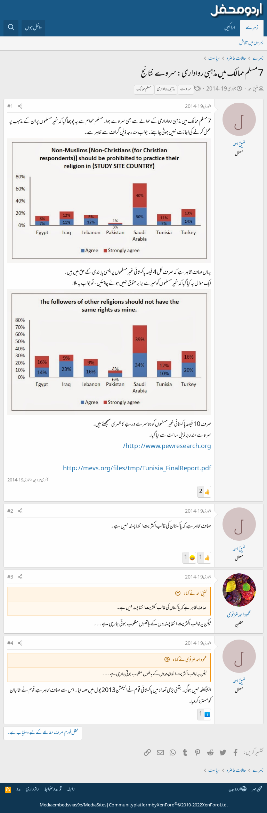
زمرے (251, 28)
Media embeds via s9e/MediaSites (73, 805)
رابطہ (71, 789)
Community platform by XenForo (168, 805)
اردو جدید (235, 789)
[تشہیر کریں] (20, 107)
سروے (186, 89)
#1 (10, 107)
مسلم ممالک (144, 89)
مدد (19, 789)
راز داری (32, 789)
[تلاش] (10, 28)
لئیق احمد (253, 89)
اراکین (229, 28)
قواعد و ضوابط (53, 789)
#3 (10, 577)
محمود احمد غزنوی (239, 615)
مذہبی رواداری (166, 89)
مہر (254, 789)
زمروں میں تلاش (251, 43)
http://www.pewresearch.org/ (167, 447)
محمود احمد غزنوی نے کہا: (189, 660)
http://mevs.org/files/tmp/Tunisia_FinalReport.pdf (137, 469)
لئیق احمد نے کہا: (195, 594)
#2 (10, 511)
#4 (10, 644)
